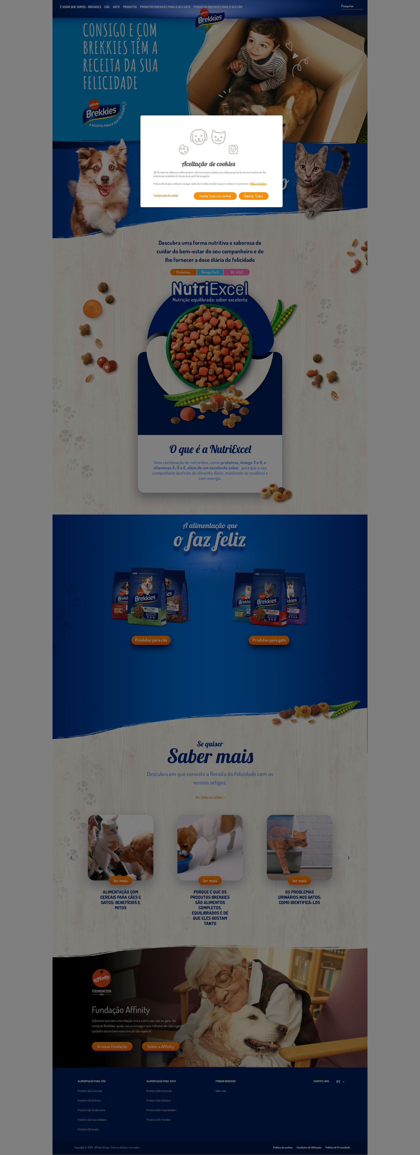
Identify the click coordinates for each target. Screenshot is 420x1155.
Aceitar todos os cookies (215, 196)
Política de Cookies (258, 183)
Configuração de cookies (166, 195)
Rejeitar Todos (253, 196)
